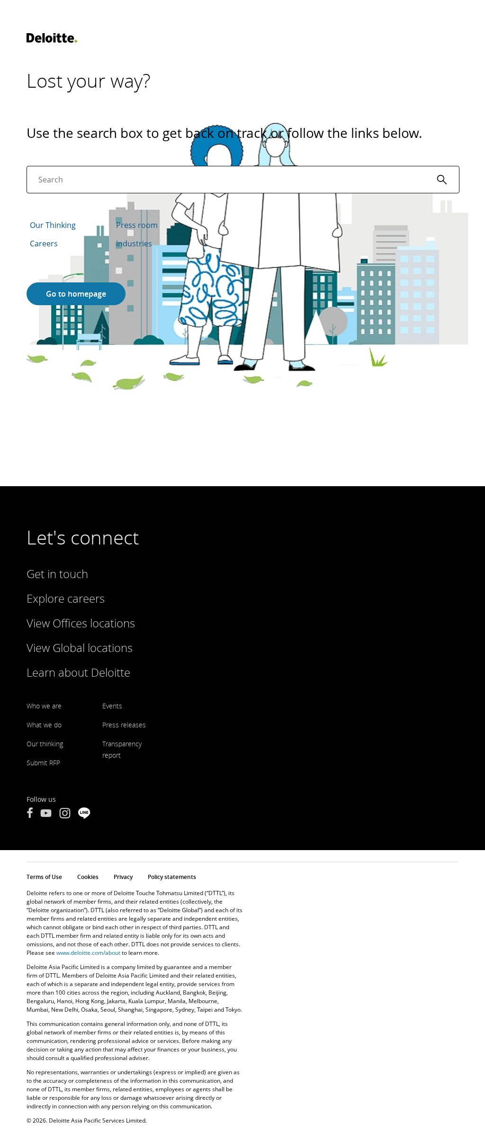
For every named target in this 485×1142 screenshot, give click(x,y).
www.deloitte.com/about (88, 953)
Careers (44, 243)
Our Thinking (53, 225)
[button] (442, 179)
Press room (137, 225)
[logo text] (52, 38)
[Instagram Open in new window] (65, 814)
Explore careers (66, 598)
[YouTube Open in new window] (46, 814)
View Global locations (80, 647)
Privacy (123, 877)
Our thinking (45, 743)
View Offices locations (81, 623)
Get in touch (57, 573)
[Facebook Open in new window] (30, 814)
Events (112, 705)
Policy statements (172, 877)
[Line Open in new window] (84, 814)
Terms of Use (44, 877)
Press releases (124, 724)
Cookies (88, 877)
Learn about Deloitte (78, 672)
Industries (134, 243)
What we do (44, 724)
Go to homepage (76, 294)
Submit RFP (43, 762)
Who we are (44, 705)
